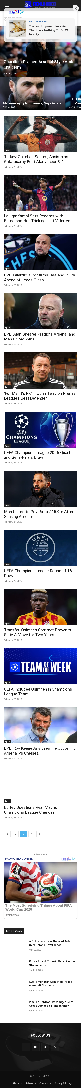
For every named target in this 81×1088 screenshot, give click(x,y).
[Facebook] (26, 1047)
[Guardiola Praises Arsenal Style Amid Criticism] (40, 51)
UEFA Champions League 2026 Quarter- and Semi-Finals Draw (39, 455)
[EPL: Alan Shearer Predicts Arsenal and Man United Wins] (40, 311)
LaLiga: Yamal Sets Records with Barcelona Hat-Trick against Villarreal (37, 218)
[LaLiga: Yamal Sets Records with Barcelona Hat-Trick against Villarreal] (40, 193)
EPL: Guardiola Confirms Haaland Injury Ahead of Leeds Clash (39, 277)
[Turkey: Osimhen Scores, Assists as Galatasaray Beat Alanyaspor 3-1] (40, 134)
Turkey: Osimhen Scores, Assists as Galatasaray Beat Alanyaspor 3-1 (36, 159)
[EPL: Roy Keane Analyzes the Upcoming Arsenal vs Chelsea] (40, 725)
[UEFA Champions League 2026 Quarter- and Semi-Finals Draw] (40, 430)
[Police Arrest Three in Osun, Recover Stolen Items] (15, 967)
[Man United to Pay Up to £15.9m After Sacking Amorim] (40, 489)
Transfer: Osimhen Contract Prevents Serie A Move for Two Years (37, 632)
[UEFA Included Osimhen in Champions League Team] (40, 666)
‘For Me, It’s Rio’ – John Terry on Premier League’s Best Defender (40, 396)
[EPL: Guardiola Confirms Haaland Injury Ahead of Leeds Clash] (40, 252)
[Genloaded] (40, 4)
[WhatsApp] (55, 1047)
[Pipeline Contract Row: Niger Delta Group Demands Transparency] (15, 1007)
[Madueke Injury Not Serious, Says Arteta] (32, 93)
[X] (45, 1047)
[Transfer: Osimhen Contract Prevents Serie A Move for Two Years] (40, 607)
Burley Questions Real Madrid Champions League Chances (30, 810)
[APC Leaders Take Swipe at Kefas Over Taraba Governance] (15, 947)
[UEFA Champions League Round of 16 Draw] (40, 548)
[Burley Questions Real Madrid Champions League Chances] (40, 784)
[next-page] (39, 834)
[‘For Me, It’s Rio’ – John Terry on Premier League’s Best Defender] (40, 370)
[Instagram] (36, 1047)
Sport (7, 150)
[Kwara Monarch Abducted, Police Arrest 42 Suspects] (15, 987)
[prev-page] (7, 834)
